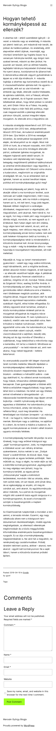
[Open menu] (51, 5)
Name (7, 654)
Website (8, 679)
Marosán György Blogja (15, 5)
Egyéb (26, 572)
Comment (9, 625)
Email (7, 667)
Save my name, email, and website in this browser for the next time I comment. (27, 693)
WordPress (29, 725)
